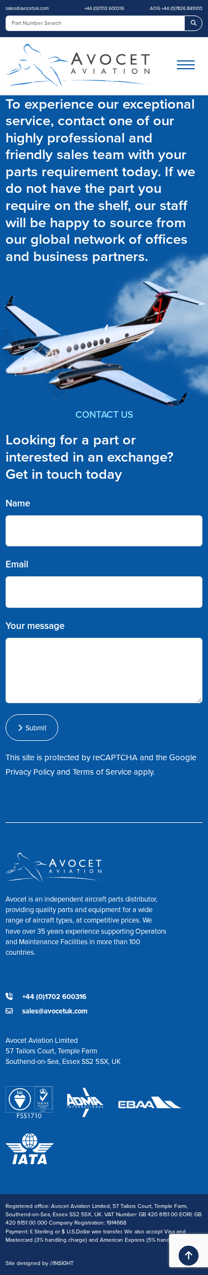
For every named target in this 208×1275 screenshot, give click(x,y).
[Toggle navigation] (189, 66)
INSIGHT (62, 1263)
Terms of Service (102, 772)
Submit (34, 728)
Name (18, 503)
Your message (35, 626)
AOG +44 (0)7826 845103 (176, 8)
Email (17, 564)
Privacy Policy (30, 772)
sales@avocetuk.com (27, 8)
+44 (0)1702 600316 (104, 8)
